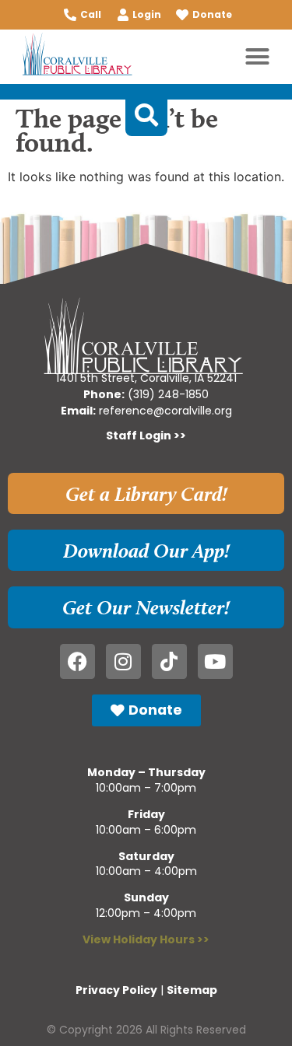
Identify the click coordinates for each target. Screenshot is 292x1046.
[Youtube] (215, 661)
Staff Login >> (146, 435)
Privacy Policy (116, 990)
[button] (257, 56)
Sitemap (192, 990)
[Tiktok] (169, 661)
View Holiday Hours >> (146, 939)
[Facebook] (77, 661)
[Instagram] (123, 661)
